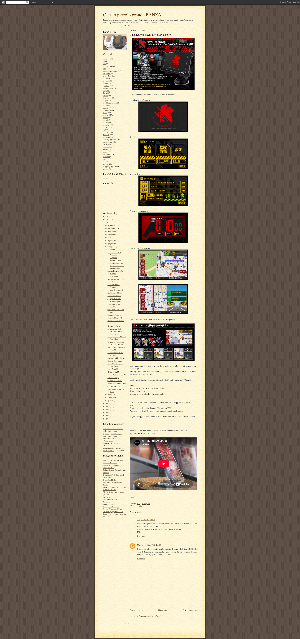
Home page (163, 610)
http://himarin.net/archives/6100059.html (147, 388)
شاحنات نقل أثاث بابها (110, 443)
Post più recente (136, 610)
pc (104, 129)
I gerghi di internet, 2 (115, 290)
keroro (105, 95)
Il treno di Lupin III (115, 318)
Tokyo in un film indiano (117, 383)
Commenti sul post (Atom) (150, 616)
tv (104, 161)
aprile (110, 249)
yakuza (105, 169)
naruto (105, 117)
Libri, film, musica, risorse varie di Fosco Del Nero (114, 488)
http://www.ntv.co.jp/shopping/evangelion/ (148, 393)
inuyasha (106, 90)
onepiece (106, 127)
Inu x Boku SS (113, 369)
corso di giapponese (110, 71)
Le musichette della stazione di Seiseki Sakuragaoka (115, 331)
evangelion (107, 76)
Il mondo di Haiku (110, 480)
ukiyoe (105, 164)
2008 (108, 413)
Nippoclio (106, 502)
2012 (108, 222)
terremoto (106, 154)
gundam (106, 85)
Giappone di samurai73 (111, 465)
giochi (105, 83)
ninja (105, 120)
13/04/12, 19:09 (154, 544)
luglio (110, 240)
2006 (108, 419)
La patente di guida (114, 301)
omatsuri (106, 125)
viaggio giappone (109, 166)
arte (104, 63)
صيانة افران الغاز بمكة (110, 438)
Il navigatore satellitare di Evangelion (117, 338)
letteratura (106, 98)
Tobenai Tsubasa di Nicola (112, 509)
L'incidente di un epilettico (114, 305)
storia (105, 151)
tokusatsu (106, 156)
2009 (108, 409)
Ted (138, 519)
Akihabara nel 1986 (115, 293)
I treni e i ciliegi (113, 377)
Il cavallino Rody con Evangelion (115, 365)
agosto (110, 237)
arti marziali (107, 66)
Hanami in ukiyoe (114, 326)
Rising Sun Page (109, 504)
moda (105, 112)
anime (105, 61)
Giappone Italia (108, 467)
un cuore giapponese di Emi (113, 511)
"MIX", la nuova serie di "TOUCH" (116, 348)
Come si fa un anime (115, 380)
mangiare (106, 110)
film (104, 78)
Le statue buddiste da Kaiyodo (115, 353)
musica (105, 115)
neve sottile (107, 497)
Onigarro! (141, 544)
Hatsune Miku (108, 88)
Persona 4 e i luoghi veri (116, 358)
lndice (105, 178)
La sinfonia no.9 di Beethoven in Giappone (114, 255)
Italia (105, 93)
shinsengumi (107, 142)
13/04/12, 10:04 (148, 519)
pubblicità (106, 132)
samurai (106, 137)
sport (105, 149)
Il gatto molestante (114, 315)
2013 (108, 219)
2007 (108, 415)
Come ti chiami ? (114, 386)
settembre (111, 234)
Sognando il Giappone (111, 507)
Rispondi (141, 536)
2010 (108, 406)
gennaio (111, 400)
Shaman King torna (115, 361)
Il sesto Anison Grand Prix (117, 375)
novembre (112, 228)
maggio (111, 246)
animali (105, 59)
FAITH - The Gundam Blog (113, 460)
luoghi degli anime (110, 103)
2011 (108, 403)
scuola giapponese (109, 139)
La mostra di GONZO (115, 260)
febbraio (111, 397)
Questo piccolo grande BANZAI (133, 14)
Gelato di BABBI (114, 372)
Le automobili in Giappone (114, 285)
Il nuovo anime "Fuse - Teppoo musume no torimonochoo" (116, 265)
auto (104, 68)
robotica (106, 134)
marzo (110, 394)
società (105, 144)
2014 (108, 216)
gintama (106, 81)
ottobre (110, 231)
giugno (110, 243)
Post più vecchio (190, 610)
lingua (105, 100)
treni (104, 159)
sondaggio (107, 147)
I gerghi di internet (114, 298)
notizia (105, 122)
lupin (105, 105)
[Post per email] (140, 505)
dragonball (107, 73)
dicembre (111, 225)
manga (105, 107)
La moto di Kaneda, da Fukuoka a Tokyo (116, 343)
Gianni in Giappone (110, 462)
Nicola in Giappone (110, 499)
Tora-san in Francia (114, 295)
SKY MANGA (113, 276)
